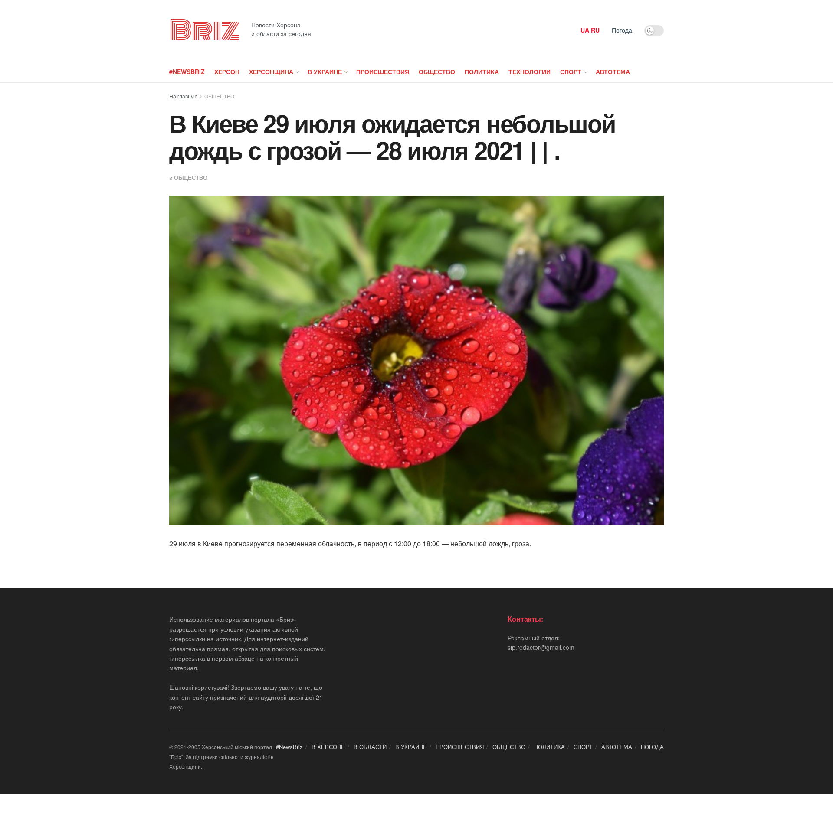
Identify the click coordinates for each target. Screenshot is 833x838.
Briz (204, 30)
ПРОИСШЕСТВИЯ (382, 71)
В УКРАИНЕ (325, 71)
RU (595, 30)
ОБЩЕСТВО (437, 71)
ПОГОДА (652, 747)
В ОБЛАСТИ (370, 747)
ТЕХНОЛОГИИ (529, 71)
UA (584, 30)
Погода (622, 30)
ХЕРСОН (226, 71)
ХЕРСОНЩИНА (271, 71)
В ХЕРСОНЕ (328, 747)
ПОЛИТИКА (482, 71)
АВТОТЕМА (613, 71)
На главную (183, 96)
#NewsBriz (187, 71)
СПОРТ (570, 71)
